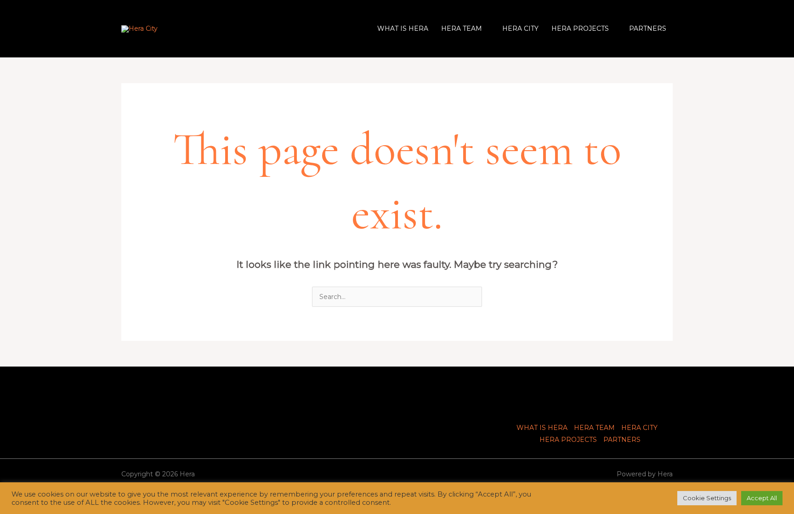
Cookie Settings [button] (707, 498)
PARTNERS (647, 28)
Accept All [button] (762, 498)
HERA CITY (520, 28)
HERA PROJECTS (580, 28)
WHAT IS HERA (402, 28)
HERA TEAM (461, 28)
